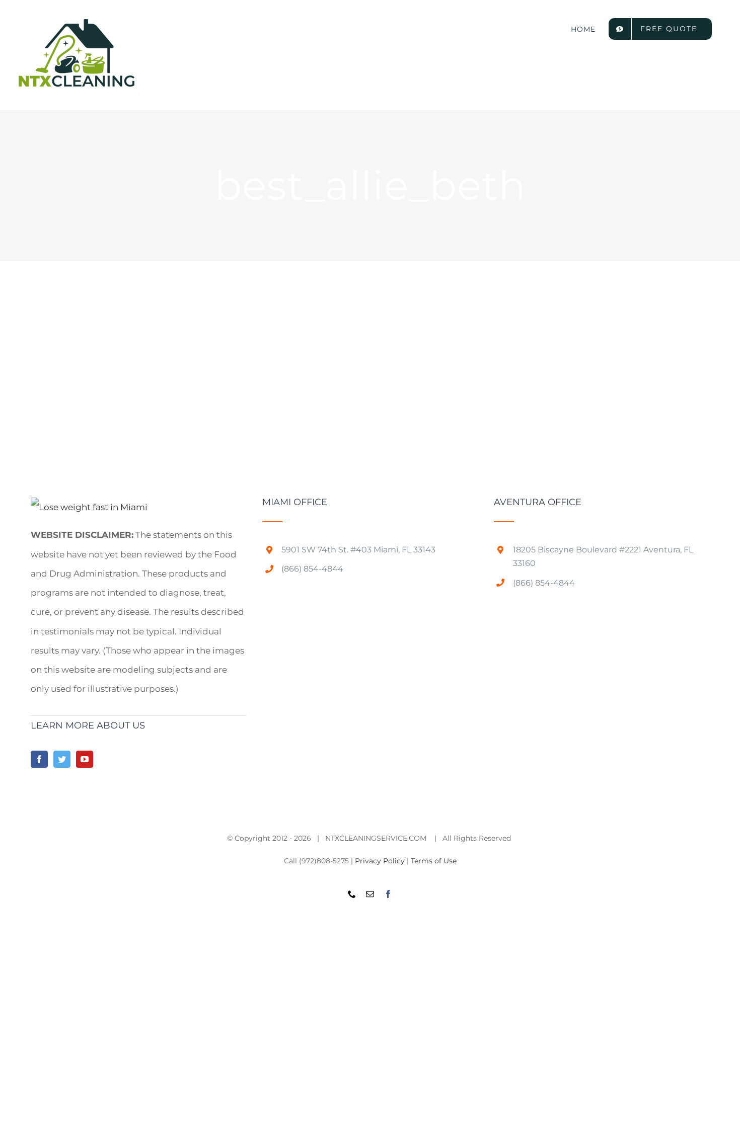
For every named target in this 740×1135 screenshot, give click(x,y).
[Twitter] (61, 759)
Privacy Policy (380, 860)
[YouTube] (84, 759)
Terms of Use (434, 860)
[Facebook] (39, 759)
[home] (89, 507)
